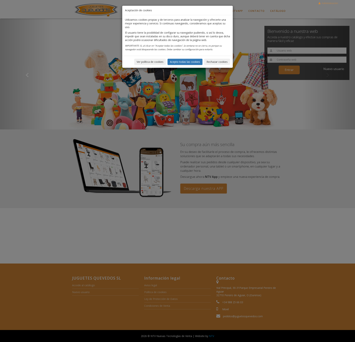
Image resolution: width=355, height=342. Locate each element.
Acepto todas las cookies (185, 62)
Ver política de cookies (150, 62)
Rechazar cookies (217, 62)
